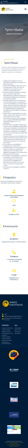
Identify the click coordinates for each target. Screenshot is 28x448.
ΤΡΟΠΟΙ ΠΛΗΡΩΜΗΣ (14, 443)
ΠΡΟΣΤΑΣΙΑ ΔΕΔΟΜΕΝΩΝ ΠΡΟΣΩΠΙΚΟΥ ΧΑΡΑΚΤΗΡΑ (14, 442)
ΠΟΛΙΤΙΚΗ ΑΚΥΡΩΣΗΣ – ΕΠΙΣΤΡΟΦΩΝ (14, 445)
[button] (25, 9)
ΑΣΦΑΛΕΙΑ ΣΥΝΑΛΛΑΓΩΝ (14, 446)
